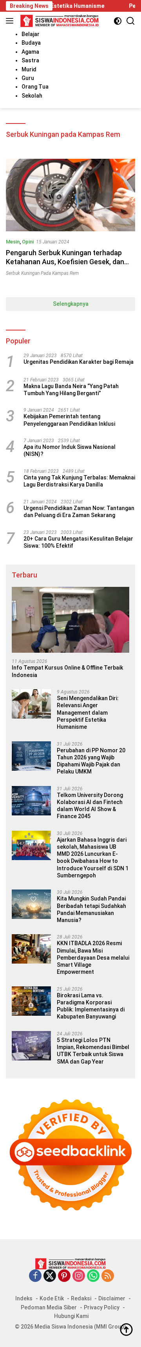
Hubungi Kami (71, 1316)
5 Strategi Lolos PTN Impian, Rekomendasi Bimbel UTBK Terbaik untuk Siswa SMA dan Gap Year (93, 1051)
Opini (28, 242)
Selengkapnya (71, 304)
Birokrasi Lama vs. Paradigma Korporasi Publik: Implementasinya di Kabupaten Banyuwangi (91, 1006)
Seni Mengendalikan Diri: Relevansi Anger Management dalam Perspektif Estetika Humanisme (88, 712)
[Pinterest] (64, 1276)
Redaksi (81, 1298)
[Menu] (11, 20)
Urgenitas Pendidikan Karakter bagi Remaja (79, 362)
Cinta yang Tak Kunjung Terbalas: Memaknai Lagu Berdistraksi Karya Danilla (79, 481)
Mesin (13, 242)
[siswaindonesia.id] (58, 21)
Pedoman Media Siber (49, 1307)
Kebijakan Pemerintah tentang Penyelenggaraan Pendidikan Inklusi (69, 420)
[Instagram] (78, 1276)
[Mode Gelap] (117, 21)
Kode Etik (52, 1298)
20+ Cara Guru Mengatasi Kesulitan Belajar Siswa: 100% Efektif (78, 542)
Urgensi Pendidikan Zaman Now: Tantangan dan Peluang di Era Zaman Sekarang (79, 511)
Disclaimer (111, 1298)
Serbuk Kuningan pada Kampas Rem (42, 273)
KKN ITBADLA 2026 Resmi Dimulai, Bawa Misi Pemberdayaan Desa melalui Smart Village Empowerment (93, 957)
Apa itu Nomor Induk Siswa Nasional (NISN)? (70, 450)
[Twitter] (49, 1276)
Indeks (24, 1298)
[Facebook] (35, 1276)
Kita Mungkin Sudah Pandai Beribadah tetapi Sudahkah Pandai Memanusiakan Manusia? (91, 909)
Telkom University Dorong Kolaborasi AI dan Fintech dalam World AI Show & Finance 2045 (90, 806)
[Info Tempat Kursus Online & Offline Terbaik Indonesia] (70, 620)
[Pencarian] (130, 21)
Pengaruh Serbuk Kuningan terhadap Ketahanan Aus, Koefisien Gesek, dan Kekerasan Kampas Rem (65, 262)
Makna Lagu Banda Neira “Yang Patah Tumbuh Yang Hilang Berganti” (71, 389)
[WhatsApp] (93, 1276)
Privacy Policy (101, 1307)
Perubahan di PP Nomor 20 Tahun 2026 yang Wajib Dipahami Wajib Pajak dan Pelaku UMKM (91, 761)
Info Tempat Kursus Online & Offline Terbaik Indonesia (67, 671)
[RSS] (107, 1276)
